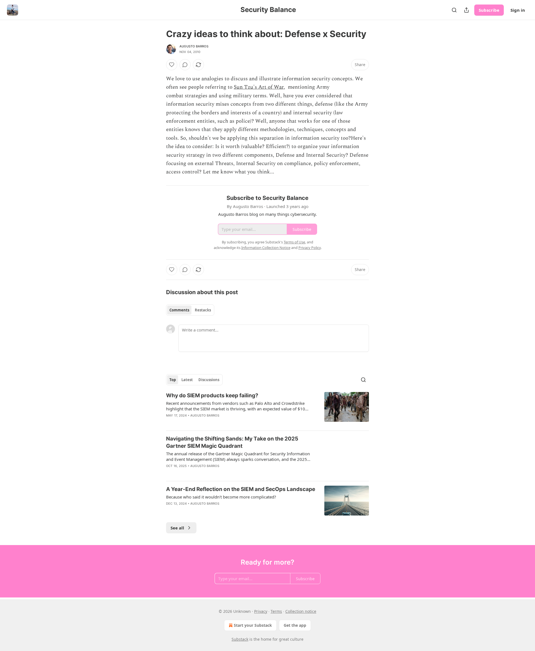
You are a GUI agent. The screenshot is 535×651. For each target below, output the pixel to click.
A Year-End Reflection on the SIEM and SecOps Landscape (240, 489)
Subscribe (489, 10)
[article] (267, 409)
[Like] (171, 64)
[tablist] (190, 310)
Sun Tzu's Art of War (259, 87)
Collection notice (300, 611)
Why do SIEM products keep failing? (212, 395)
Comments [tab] (179, 310)
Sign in (517, 10)
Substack (240, 639)
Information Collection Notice (265, 247)
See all (177, 528)
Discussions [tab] (208, 379)
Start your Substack (253, 625)
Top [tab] (172, 379)
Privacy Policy (309, 247)
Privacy (260, 611)
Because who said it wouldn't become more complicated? (221, 497)
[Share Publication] (466, 10)
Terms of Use (294, 242)
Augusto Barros (193, 46)
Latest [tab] (187, 379)
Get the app (295, 625)
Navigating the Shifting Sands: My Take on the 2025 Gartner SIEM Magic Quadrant (232, 442)
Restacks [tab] (203, 310)
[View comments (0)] (185, 64)
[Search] (454, 10)
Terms (276, 611)
